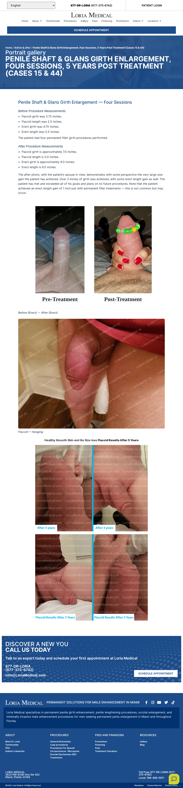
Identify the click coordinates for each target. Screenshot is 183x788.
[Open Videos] (142, 21)
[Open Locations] (160, 21)
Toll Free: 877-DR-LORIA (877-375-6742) (157, 773)
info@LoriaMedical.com (25, 675)
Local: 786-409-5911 (151, 777)
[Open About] (41, 21)
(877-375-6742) (91, 5)
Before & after (22, 47)
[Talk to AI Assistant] (174, 779)
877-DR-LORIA (18, 666)
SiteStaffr (177, 786)
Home (8, 47)
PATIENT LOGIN (152, 5)
